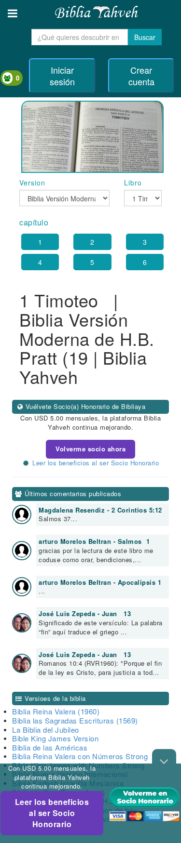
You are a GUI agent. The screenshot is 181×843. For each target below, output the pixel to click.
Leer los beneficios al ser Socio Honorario (52, 813)
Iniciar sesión (62, 76)
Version (32, 182)
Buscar (144, 37)
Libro (133, 182)
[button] (12, 13)
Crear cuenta (141, 76)
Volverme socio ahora (90, 448)
